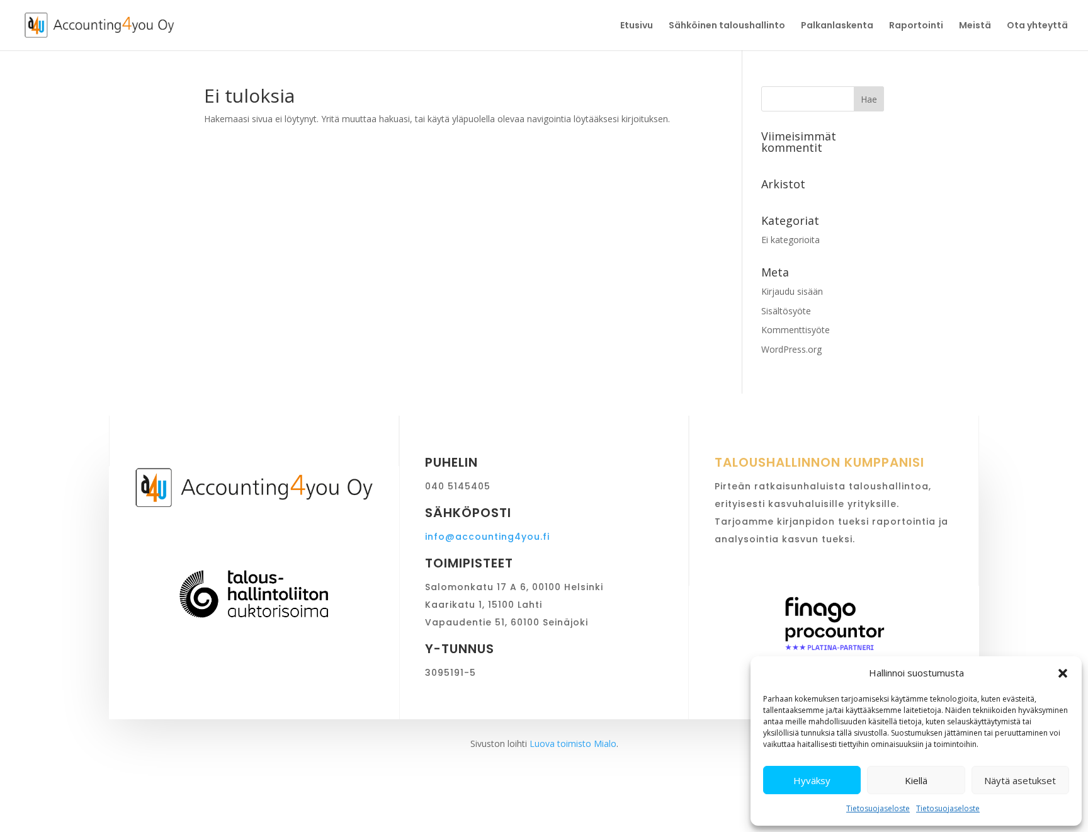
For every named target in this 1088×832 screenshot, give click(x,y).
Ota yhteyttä (1037, 26)
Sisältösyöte (786, 311)
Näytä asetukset (1020, 780)
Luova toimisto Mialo (573, 743)
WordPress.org (791, 349)
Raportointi (916, 26)
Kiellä (916, 780)
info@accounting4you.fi (487, 536)
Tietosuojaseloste (878, 808)
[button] (1063, 673)
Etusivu (636, 26)
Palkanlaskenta (837, 26)
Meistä (975, 26)
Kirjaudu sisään (792, 291)
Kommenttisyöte (795, 330)
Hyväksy (811, 780)
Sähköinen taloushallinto (727, 26)
